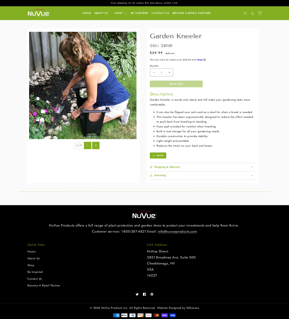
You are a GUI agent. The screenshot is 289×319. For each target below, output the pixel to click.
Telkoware (192, 308)
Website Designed (169, 308)
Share (160, 155)
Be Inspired (35, 272)
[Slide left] (87, 145)
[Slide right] (96, 145)
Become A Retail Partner (43, 285)
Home (31, 251)
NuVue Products (111, 308)
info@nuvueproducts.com (177, 231)
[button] (245, 13)
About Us (33, 258)
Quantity (154, 65)
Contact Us (34, 279)
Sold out (176, 84)
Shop (118, 13)
